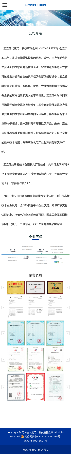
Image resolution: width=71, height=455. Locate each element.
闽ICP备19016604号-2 (35, 449)
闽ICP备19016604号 (35, 440)
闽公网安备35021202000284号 (42, 436)
